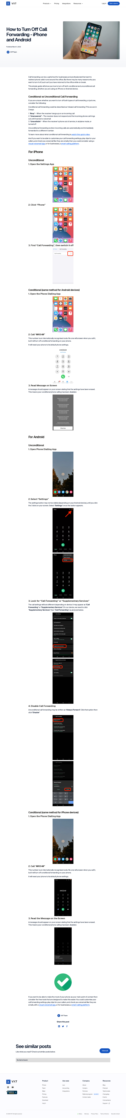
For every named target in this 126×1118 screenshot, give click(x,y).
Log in (104, 3)
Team (44, 1088)
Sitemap (86, 1114)
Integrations (66, 3)
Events (105, 1097)
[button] (47, 4)
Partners (85, 1091)
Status (80, 1114)
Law (63, 1085)
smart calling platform (70, 143)
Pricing (56, 3)
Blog (104, 1085)
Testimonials (106, 1091)
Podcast (105, 1088)
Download (45, 1100)
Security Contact (115, 1114)
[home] (11, 3)
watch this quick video (81, 134)
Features (44, 1097)
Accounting (65, 1088)
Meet (43, 1091)
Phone (44, 1085)
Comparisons (107, 1100)
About (84, 1085)
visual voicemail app (36, 143)
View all (105, 1050)
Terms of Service (104, 1114)
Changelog (106, 1094)
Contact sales (86, 1097)
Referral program (87, 1094)
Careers (84, 1088)
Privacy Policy (94, 1114)
